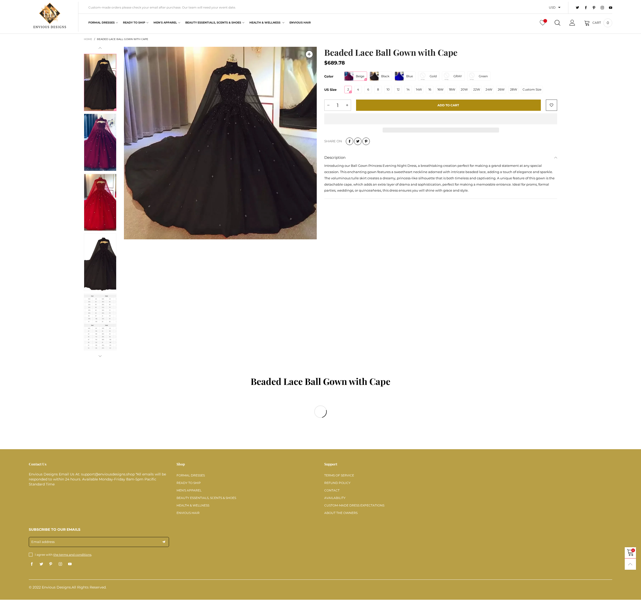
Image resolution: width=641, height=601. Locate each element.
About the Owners (341, 513)
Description (335, 157)
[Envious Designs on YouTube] (70, 564)
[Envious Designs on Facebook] (32, 564)
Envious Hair (300, 22)
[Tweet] (358, 141)
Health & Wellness (265, 22)
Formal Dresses (101, 22)
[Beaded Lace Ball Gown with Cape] (220, 143)
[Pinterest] (594, 8)
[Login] (572, 23)
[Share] (349, 141)
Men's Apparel (165, 22)
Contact (332, 490)
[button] (100, 48)
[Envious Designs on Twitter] (41, 564)
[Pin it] (366, 141)
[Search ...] (557, 23)
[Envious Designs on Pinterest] (51, 564)
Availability (335, 498)
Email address (43, 542)
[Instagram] (602, 8)
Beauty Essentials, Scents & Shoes (213, 22)
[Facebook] (586, 8)
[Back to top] (630, 564)
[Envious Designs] (49, 16)
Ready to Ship (134, 22)
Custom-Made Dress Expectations (354, 505)
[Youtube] (610, 8)
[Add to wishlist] (551, 105)
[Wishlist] (542, 23)
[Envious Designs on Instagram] (60, 564)
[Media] (309, 54)
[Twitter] (577, 8)
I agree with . (63, 554)
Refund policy (337, 483)
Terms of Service (339, 475)
